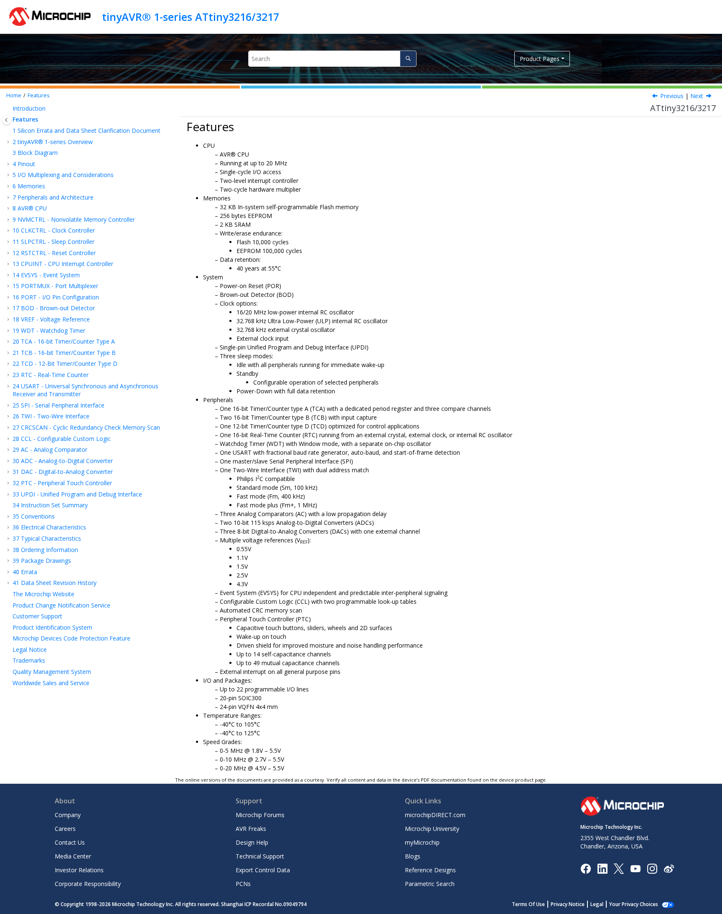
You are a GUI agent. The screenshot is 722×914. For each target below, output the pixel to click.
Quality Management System (52, 672)
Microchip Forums (260, 815)
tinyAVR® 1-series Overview (53, 142)
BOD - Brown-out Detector (54, 308)
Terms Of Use (528, 904)
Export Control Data (263, 870)
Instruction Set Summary (50, 505)
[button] (9, 108)
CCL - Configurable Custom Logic (62, 439)
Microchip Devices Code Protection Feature (71, 638)
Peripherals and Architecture (53, 197)
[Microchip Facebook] (585, 867)
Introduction (29, 108)
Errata (25, 572)
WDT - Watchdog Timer (49, 330)
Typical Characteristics (47, 538)
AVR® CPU (30, 208)
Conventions (34, 516)
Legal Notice (30, 649)
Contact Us (70, 842)
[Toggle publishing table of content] (6, 120)
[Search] (408, 59)
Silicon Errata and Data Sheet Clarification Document (86, 130)
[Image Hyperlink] (635, 868)
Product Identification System (52, 627)
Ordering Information (45, 550)
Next (696, 96)
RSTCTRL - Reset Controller (54, 253)
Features (39, 95)
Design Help (252, 842)
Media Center (73, 856)
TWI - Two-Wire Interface (51, 416)
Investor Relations (79, 870)
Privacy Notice (568, 904)
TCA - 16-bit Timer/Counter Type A (64, 341)
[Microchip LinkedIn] (602, 867)
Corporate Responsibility (88, 884)
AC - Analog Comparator (50, 449)
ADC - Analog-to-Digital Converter (63, 461)
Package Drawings (42, 561)
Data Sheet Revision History (55, 583)
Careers (65, 829)
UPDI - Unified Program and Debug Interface (77, 494)
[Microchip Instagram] (652, 867)
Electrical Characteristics (49, 527)
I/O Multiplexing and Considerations (63, 175)
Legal (596, 904)
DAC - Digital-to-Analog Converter (63, 472)
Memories (29, 186)
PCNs (243, 884)
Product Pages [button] (539, 59)
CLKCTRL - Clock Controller (54, 230)
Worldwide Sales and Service (51, 683)
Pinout (24, 164)
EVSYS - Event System (46, 275)
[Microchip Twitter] (619, 867)
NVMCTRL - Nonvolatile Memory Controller (74, 219)
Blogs (412, 856)
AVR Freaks (251, 829)
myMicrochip (422, 842)
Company (68, 815)
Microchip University (432, 829)
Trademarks (29, 660)
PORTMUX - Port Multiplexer (55, 286)
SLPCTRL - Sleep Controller (53, 242)
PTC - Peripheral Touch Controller (62, 483)
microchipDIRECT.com (435, 815)
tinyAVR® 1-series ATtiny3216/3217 (190, 16)
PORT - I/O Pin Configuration (56, 297)
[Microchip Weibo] (669, 868)
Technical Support (260, 856)
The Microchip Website (43, 594)
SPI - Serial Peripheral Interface (58, 405)
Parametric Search (430, 884)
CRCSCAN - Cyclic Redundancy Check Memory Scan (86, 427)
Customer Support (37, 616)
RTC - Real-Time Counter (51, 375)
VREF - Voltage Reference (51, 319)
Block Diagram (35, 153)
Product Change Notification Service (61, 605)
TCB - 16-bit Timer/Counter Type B (64, 353)
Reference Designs (430, 870)
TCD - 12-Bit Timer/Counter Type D (65, 363)
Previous (672, 96)
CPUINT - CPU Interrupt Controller (63, 264)
